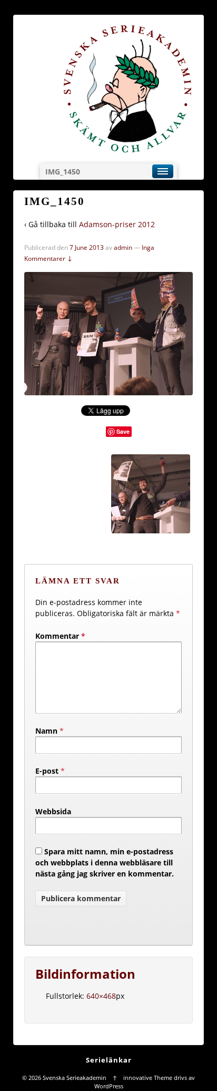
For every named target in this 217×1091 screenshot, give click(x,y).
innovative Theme (147, 1078)
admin (123, 247)
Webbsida (53, 811)
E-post (46, 771)
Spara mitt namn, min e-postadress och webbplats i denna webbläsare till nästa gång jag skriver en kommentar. (104, 862)
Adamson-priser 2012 (117, 224)
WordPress (108, 1086)
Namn (46, 731)
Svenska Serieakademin (74, 1078)
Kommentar (60, 636)
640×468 (101, 996)
